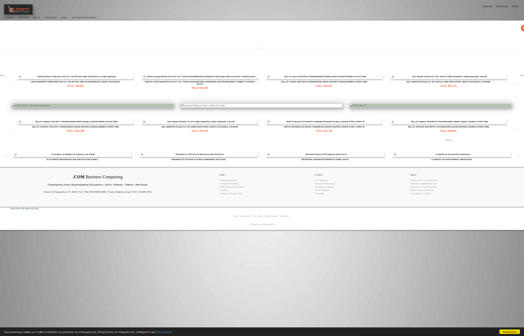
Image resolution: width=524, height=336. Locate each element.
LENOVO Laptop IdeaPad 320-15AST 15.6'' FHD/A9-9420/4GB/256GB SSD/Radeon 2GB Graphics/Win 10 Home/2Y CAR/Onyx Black (200, 83)
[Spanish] (36, 208)
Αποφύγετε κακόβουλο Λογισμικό (423, 184)
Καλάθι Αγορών (502, 6)
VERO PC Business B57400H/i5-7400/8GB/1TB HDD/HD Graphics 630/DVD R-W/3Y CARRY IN (324, 127)
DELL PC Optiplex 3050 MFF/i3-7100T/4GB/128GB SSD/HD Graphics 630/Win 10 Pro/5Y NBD (448, 127)
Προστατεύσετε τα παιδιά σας (422, 190)
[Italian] (32, 208)
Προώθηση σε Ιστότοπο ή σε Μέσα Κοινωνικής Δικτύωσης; (198, 159)
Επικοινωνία (284, 216)
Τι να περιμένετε (321, 180)
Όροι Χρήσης (258, 216)
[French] (22, 208)
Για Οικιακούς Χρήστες (228, 180)
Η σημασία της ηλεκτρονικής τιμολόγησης (451, 159)
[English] (17, 208)
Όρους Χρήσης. (164, 332)
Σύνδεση (515, 6)
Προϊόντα (9, 18)
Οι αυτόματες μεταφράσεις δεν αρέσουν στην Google (72, 159)
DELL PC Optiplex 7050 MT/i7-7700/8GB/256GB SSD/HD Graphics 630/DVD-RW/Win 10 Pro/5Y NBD (75, 127)
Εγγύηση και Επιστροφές (325, 184)
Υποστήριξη (319, 193)
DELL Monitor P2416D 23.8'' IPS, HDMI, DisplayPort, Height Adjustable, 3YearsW (200, 127)
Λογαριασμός (487, 6)
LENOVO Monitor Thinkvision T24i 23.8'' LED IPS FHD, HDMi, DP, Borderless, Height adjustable (75, 82)
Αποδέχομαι (510, 331)
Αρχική (236, 216)
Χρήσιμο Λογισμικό (271, 216)
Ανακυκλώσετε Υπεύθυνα (420, 193)
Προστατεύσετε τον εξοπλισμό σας (424, 180)
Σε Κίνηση (223, 190)
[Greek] (13, 208)
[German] (27, 208)
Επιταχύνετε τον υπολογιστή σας (423, 187)
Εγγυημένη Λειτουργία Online (230, 193)
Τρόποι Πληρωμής (322, 190)
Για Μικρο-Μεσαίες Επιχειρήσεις (232, 187)
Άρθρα (64, 18)
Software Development (84, 18)
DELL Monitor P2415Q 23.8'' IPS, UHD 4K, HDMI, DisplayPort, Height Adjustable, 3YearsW (448, 82)
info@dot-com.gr (122, 192)
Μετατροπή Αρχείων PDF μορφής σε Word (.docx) (325, 159)
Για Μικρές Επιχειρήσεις (228, 184)
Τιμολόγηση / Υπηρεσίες (324, 187)
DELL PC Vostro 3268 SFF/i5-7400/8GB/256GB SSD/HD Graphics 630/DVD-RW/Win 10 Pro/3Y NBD (324, 82)
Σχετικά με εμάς (245, 216)
